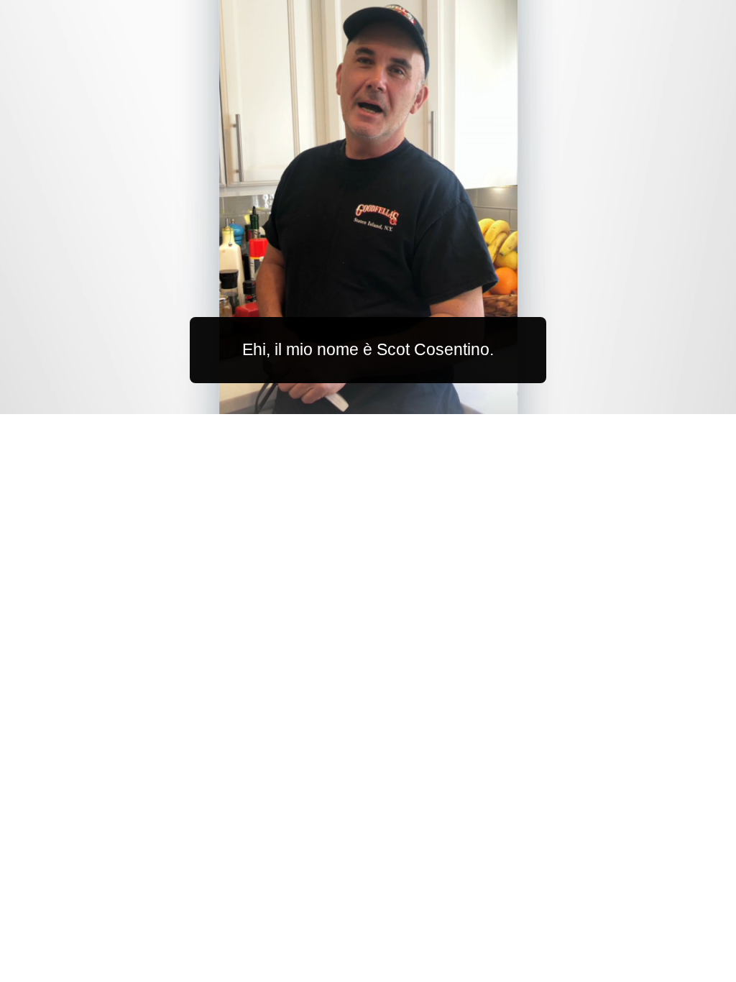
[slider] (397, 400)
